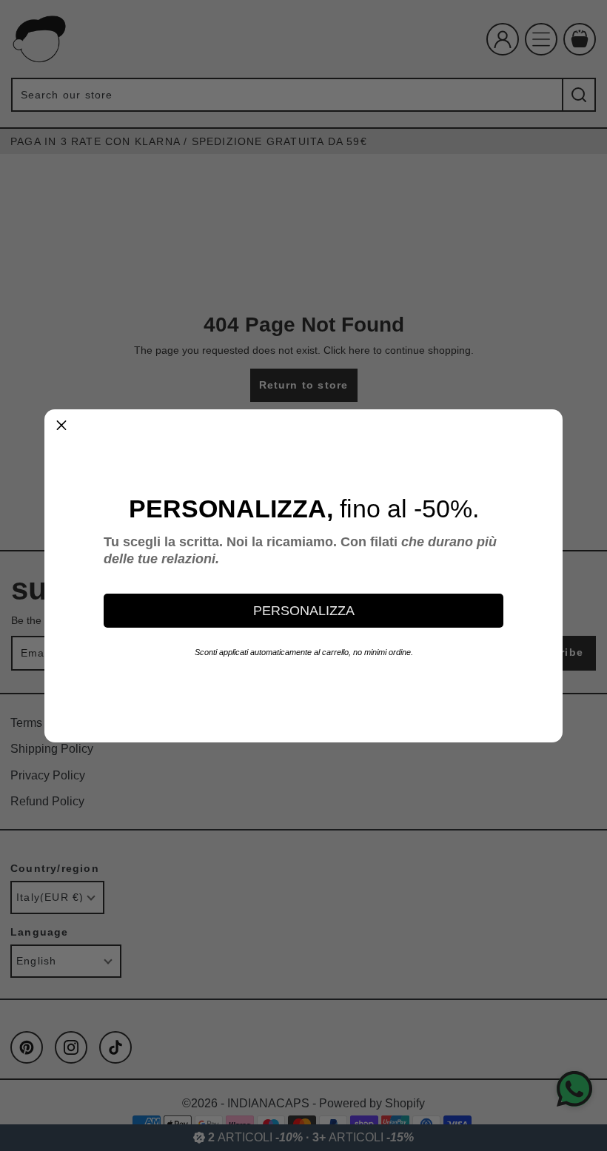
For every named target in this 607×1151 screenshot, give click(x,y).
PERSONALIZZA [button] (304, 610)
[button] (61, 426)
